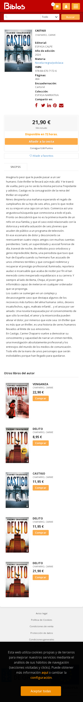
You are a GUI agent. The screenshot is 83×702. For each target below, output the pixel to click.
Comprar (40, 398)
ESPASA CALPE (44, 46)
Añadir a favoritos (42, 156)
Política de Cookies (41, 619)
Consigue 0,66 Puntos (41, 148)
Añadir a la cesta (41, 141)
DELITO (38, 429)
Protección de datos (41, 632)
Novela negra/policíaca (49, 62)
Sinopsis (15, 167)
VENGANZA (40, 384)
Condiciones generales (41, 639)
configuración (41, 677)
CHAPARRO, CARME (45, 34)
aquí (45, 672)
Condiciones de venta (41, 626)
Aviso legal (41, 613)
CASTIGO (39, 473)
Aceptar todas (41, 691)
